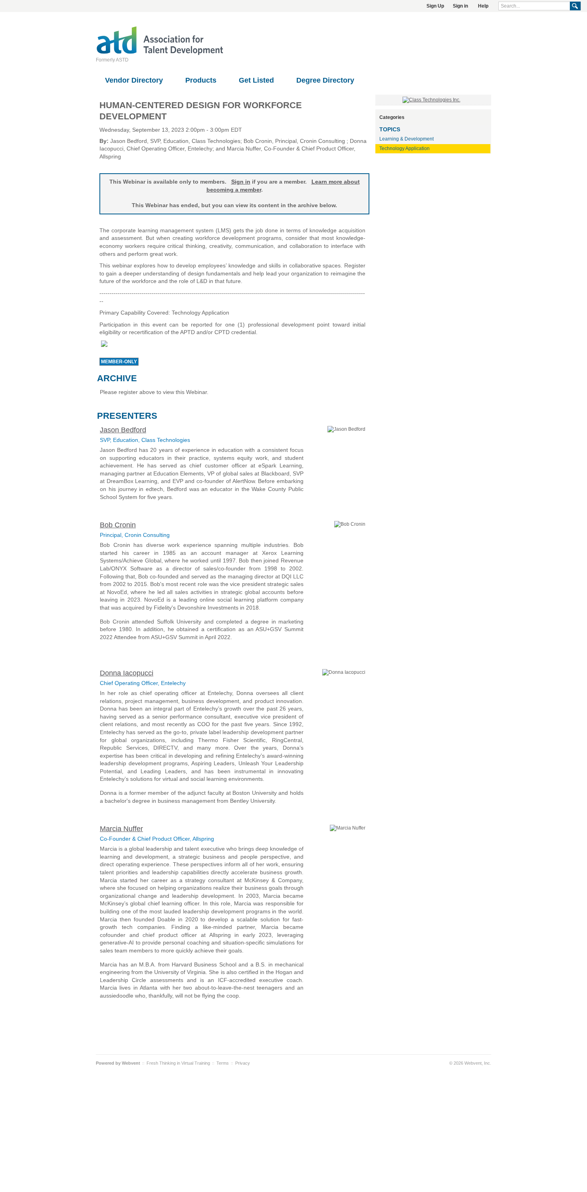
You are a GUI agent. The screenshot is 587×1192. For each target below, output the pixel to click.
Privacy (242, 1063)
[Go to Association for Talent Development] (160, 54)
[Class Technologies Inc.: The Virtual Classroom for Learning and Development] (431, 100)
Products (200, 80)
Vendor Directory (134, 80)
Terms (222, 1063)
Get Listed (256, 80)
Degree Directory (325, 80)
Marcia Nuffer (121, 829)
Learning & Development (406, 139)
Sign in (460, 6)
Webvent (131, 1063)
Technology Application (404, 148)
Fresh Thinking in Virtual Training (178, 1063)
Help (483, 6)
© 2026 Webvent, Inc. (470, 1063)
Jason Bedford (123, 430)
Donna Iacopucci (126, 673)
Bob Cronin (118, 525)
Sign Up (435, 6)
